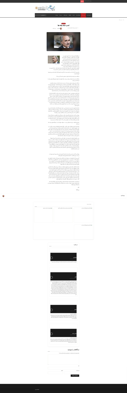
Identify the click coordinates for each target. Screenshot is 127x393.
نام (78, 365)
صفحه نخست (89, 15)
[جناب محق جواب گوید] (63, 215)
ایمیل (62, 370)
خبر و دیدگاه (83, 15)
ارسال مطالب (65, 15)
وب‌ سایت (77, 370)
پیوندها (57, 15)
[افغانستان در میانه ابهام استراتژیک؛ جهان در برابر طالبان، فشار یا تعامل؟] (83, 215)
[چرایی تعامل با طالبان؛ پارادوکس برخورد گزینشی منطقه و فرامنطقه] (83, 232)
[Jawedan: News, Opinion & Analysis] (45, 8)
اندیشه (74, 15)
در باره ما (60, 15)
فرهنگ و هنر (78, 15)
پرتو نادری (58, 28)
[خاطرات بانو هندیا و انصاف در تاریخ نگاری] (43, 215)
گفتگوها (70, 15)
